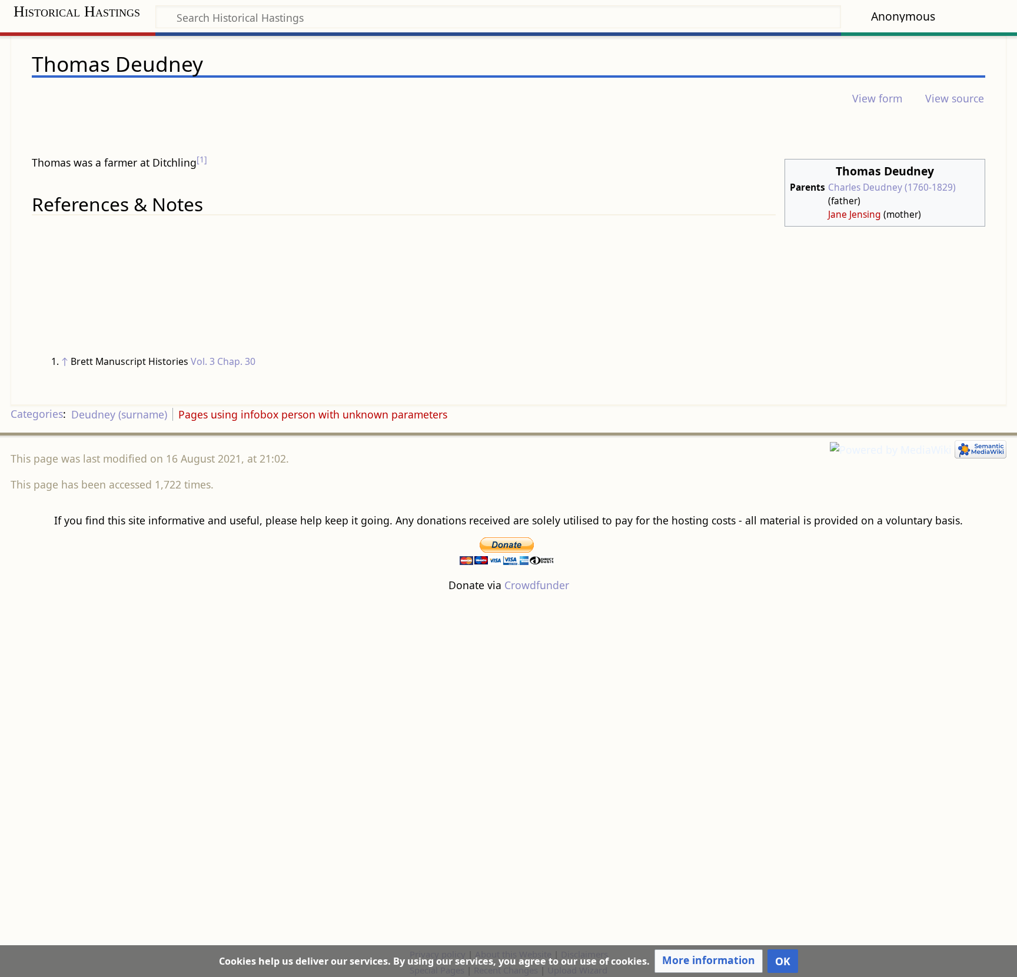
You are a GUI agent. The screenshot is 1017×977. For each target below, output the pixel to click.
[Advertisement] (508, 769)
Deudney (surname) (119, 414)
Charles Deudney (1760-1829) (892, 187)
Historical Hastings (77, 11)
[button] (708, 961)
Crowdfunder (536, 585)
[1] (202, 159)
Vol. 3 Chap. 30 (223, 361)
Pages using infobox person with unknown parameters (312, 414)
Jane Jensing (854, 214)
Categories (37, 414)
